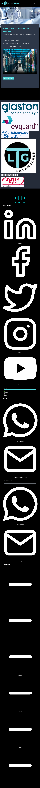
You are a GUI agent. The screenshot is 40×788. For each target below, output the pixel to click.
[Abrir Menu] (37, 3)
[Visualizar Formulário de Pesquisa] (35, 3)
